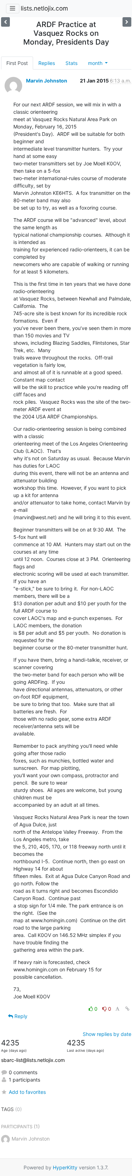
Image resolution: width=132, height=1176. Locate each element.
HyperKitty (65, 1167)
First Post (17, 63)
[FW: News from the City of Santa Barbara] (5, 22)
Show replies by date (107, 1034)
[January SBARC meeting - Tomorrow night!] (126, 22)
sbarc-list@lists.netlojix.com (33, 1060)
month (96, 63)
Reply (20, 1016)
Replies (46, 63)
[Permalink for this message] (127, 1008)
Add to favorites (27, 1092)
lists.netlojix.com (44, 8)
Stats (71, 63)
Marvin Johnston (46, 81)
